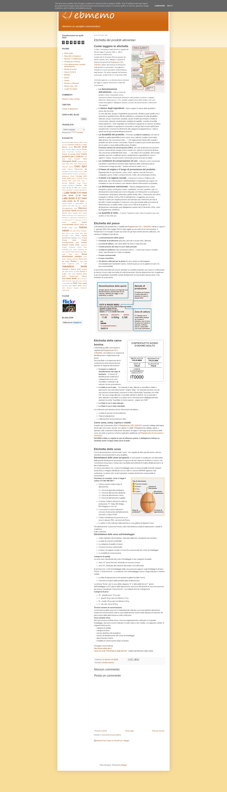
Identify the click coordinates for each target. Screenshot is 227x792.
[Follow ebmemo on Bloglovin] (72, 323)
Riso (76, 254)
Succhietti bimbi (69, 278)
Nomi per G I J (66, 217)
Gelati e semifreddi (77, 178)
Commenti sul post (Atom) (111, 735)
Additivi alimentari (74, 142)
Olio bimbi (73, 231)
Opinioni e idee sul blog (71, 99)
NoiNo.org (65, 215)
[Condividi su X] (133, 659)
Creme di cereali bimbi (71, 154)
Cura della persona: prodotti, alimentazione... (75, 65)
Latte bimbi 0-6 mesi (75, 192)
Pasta (77, 235)
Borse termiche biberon (69, 149)
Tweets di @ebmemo (70, 109)
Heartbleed (71, 185)
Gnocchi (72, 183)
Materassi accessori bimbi (74, 209)
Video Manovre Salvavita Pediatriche (74, 288)
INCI (75, 188)
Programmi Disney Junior (78, 247)
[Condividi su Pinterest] (138, 659)
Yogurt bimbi (65, 290)
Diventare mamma (67, 166)
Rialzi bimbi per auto (77, 251)
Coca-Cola (70, 152)
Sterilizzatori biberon (78, 276)
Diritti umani (69, 163)
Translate (79, 132)
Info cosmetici (82, 187)
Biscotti (71, 147)
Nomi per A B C (72, 215)
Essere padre (83, 171)
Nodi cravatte (83, 213)
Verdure (84, 285)
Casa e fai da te (70, 72)
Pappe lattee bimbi (81, 233)
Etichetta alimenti (108, 662)
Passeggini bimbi (67, 235)
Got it (170, 6)
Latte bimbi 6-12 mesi (74, 198)
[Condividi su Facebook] (136, 659)
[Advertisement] (105, 754)
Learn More (160, 6)
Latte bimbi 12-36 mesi (74, 195)
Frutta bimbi (66, 178)
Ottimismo (84, 231)
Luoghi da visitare (70, 89)
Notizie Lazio (73, 227)
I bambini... (79, 185)
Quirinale (67, 251)
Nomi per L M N (75, 217)
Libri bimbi (71, 206)
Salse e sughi (81, 263)
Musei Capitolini (73, 213)
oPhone (78, 231)
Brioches (78, 149)
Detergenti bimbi (69, 161)
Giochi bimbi (76, 180)
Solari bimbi (71, 274)
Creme (85, 152)
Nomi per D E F (82, 215)
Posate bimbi (69, 240)
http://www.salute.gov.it (103, 648)
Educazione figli (81, 169)
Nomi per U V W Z (81, 220)
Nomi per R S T (70, 220)
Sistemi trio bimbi (74, 271)
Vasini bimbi (77, 286)
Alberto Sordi (83, 142)
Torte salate (82, 283)
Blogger (124, 765)
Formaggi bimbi (81, 176)
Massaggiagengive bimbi (69, 208)
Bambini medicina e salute (77, 145)
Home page (129, 731)
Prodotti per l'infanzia (72, 62)
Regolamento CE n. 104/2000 (139, 227)
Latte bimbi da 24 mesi (73, 201)
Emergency (65, 171)
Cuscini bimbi (81, 159)
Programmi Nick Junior (69, 249)
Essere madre (73, 171)
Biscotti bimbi (80, 147)
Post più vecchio (158, 731)
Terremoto (68, 281)
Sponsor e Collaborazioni (73, 59)
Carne (64, 152)
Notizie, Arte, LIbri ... (71, 86)
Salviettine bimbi (74, 266)
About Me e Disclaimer (72, 56)
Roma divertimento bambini (74, 255)
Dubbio (64, 169)
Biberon (64, 147)
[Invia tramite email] (129, 659)
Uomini (66, 80)
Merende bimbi (82, 211)
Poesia (84, 238)
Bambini (67, 75)
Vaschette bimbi (67, 285)
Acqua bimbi (65, 142)
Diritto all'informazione (80, 163)
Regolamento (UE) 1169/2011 (131, 425)
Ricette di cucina (70, 69)
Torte (75, 283)
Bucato (84, 149)
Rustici (74, 261)
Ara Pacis (65, 144)
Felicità (72, 176)
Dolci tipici (80, 166)
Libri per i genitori (81, 206)
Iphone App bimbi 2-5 (68, 190)
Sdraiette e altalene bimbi (71, 269)
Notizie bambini (69, 222)
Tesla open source (77, 281)
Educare (70, 169)
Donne (66, 78)
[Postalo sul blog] (131, 659)
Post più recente (101, 731)
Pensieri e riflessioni (71, 83)
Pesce (79, 238)
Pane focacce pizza (68, 233)
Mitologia (64, 213)
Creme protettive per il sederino (74, 155)
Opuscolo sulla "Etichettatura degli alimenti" (110, 651)
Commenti (78, 152)
